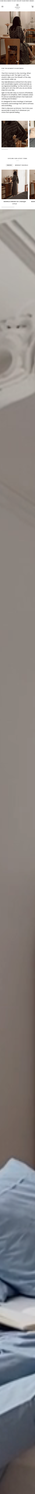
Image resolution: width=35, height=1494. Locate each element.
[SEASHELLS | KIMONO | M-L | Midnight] (14, 184)
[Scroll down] (17, 62)
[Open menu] (4, 6)
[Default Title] (14, 184)
